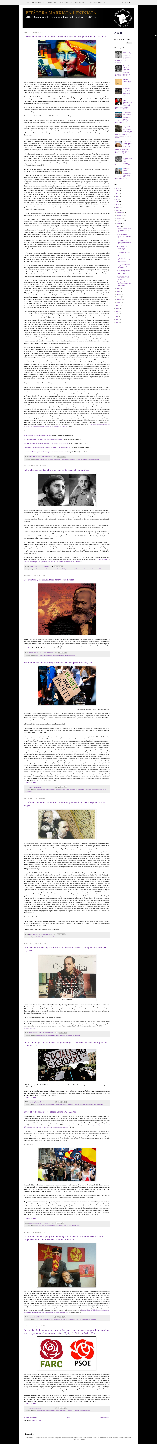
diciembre (120, 212)
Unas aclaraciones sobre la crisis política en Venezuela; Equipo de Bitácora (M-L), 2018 (66, 36)
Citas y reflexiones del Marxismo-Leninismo (47, 655)
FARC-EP (71, 1035)
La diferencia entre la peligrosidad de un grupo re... (123, 277)
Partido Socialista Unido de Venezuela (76, 459)
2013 (117, 317)
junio (118, 288)
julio (118, 226)
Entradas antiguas (104, 1417)
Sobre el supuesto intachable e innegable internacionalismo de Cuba (56, 469)
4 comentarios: (45, 566)
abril (118, 294)
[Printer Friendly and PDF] (118, 34)
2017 (117, 306)
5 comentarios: (47, 1223)
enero (118, 302)
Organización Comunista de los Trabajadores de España (66, 1225)
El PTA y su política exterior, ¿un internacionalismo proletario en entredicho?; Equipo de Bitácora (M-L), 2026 (123, 173)
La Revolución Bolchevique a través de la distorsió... (123, 259)
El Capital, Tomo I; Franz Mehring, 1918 (127, 81)
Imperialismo (87, 789)
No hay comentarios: (47, 456)
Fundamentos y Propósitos (97, 2)
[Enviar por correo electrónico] (58, 457)
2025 (117, 191)
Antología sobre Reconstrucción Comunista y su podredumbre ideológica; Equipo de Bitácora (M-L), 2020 (123, 104)
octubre (119, 218)
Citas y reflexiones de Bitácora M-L (55, 569)
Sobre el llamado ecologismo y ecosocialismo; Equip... (124, 248)
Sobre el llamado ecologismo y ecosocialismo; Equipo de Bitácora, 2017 (58, 662)
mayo (118, 291)
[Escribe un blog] (60, 457)
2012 (117, 319)
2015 (117, 311)
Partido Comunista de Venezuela (58, 459)
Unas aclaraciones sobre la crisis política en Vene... (124, 230)
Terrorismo (56, 937)
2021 (117, 202)
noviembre (120, 215)
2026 (117, 188)
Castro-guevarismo (41, 569)
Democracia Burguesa (59, 1319)
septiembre (120, 221)
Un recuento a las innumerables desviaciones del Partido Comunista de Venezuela (48, 448)
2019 (117, 207)
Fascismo (38, 1225)
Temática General (65, 2)
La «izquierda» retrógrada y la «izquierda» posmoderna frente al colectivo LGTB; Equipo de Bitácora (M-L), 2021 (123, 117)
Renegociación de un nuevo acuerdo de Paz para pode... (124, 283)
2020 (117, 204)
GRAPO (81, 789)
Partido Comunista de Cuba (95, 569)
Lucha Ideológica (80, 2)
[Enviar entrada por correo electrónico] (54, 456)
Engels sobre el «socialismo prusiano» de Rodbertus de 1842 (127, 92)
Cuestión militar (40, 937)
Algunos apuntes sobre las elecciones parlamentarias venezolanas (43, 439)
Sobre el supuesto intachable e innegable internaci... (124, 236)
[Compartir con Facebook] (63, 457)
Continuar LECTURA (30, 782)
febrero (119, 299)
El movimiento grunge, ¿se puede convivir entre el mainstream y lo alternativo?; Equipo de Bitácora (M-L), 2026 (123, 70)
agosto (119, 223)
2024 (117, 193)
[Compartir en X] (61, 457)
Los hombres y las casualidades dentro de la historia (49, 579)
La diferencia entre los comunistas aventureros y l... (124, 253)
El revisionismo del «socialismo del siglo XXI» (38, 435)
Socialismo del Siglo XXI (92, 459)
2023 (117, 196)
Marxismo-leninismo (70, 655)
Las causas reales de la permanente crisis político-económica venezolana (45, 452)
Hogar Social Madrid (46, 1225)
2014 (117, 314)
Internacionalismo (82, 569)
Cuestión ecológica (60, 789)
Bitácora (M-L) (52, 2)
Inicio (28, 2)
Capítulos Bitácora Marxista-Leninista (45, 789)
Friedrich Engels (49, 937)
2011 (117, 322)
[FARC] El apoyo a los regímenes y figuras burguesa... (123, 265)
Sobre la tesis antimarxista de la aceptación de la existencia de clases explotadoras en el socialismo (123, 57)
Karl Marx (27, 648)
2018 (117, 210)
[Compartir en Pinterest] (65, 457)
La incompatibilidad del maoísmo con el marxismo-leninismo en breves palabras (123, 161)
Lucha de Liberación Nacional (82, 1104)
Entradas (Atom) (36, 1420)
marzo (119, 297)
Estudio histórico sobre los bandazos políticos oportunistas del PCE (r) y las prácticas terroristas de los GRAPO (66, 560)
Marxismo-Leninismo (38, 2)
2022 (117, 199)
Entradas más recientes (30, 1417)
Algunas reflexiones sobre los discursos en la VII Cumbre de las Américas (46, 443)
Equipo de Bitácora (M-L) (42, 459)
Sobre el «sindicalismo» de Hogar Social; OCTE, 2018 (50, 1111)
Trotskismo (77, 1035)
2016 (117, 308)
